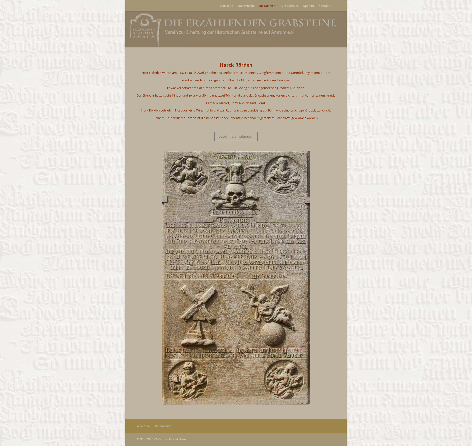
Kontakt (324, 6)
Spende (308, 6)
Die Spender (290, 6)
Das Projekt (246, 6)
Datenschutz (163, 426)
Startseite (226, 6)
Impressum (143, 426)
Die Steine (266, 6)
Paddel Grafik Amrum (175, 439)
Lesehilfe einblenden (236, 136)
